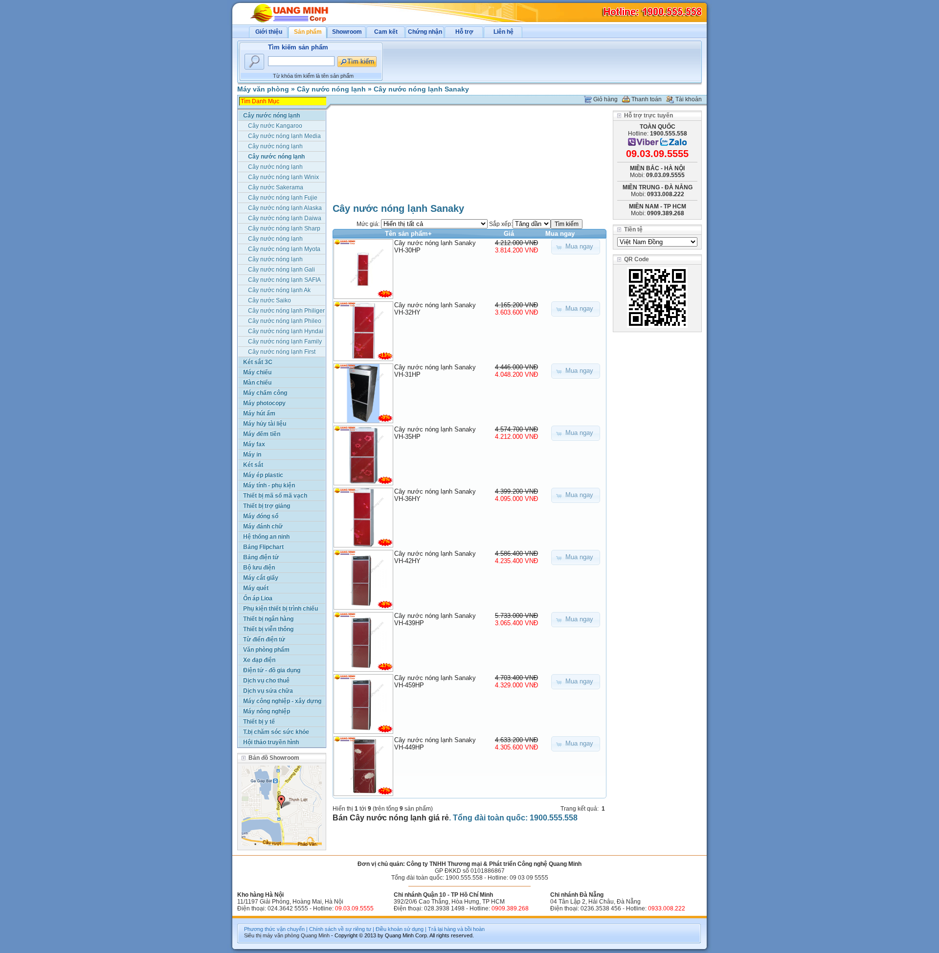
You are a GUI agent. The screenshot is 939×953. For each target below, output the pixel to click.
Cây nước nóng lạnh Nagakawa (275, 147)
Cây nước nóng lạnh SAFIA (284, 279)
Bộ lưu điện (259, 567)
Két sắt (253, 464)
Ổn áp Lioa (257, 598)
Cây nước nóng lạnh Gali (281, 269)
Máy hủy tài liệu (264, 423)
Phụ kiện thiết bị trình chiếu (280, 608)
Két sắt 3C (257, 362)
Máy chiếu (257, 372)
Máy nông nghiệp (266, 711)
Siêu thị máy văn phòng (271, 935)
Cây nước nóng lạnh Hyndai (285, 331)
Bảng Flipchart (263, 547)
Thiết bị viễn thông (268, 629)
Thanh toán (646, 99)
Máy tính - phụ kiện (269, 485)
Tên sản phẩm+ (408, 233)
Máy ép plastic (263, 475)
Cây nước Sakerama (275, 187)
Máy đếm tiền (261, 434)
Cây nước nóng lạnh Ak (279, 290)
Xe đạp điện (259, 660)
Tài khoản (688, 99)
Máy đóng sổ (260, 516)
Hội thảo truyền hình (271, 742)
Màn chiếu (257, 382)
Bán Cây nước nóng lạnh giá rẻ (391, 818)
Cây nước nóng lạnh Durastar (275, 239)
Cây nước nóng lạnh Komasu (275, 260)
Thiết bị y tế (259, 721)
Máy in (252, 454)
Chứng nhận (425, 31)
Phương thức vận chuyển (274, 929)
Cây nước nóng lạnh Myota (284, 249)
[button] (575, 246)
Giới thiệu (268, 31)
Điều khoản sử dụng (400, 929)
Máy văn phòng (263, 89)
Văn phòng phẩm (266, 649)
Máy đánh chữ (263, 526)
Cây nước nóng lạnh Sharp (284, 228)
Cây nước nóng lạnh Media (284, 136)
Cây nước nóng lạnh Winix (283, 177)
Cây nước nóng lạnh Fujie (282, 197)
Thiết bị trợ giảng (266, 505)
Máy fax (254, 444)
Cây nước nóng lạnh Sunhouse (275, 167)
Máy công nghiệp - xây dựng (282, 701)
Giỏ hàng (605, 99)
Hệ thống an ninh (266, 536)
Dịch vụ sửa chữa (268, 690)
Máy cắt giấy (260, 577)
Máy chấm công (265, 392)
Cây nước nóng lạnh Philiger (286, 310)
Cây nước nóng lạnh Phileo (284, 321)
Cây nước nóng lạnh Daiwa (284, 218)
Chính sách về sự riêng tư (340, 929)
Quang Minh (315, 935)
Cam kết (386, 31)
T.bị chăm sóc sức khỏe (276, 731)
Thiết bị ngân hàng (268, 618)
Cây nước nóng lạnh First (281, 351)
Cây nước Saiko (269, 300)
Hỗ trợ (464, 31)
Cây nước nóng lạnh (331, 89)
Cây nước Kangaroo (275, 125)
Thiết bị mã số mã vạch (275, 495)
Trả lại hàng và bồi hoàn (456, 929)
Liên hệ (503, 31)
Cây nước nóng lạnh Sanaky (421, 89)
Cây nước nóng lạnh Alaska (285, 207)
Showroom (347, 31)
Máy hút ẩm (259, 413)
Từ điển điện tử (264, 639)
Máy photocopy (264, 403)
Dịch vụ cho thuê (266, 680)
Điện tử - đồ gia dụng (271, 670)
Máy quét (255, 588)
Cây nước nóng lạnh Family (285, 341)
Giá (509, 233)
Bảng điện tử (261, 557)
